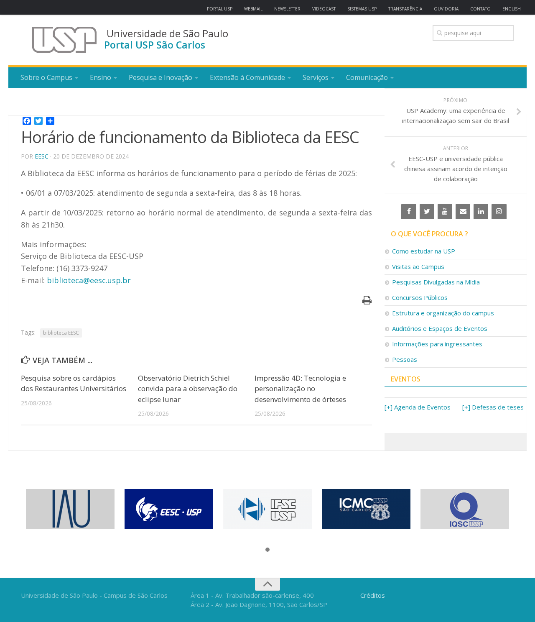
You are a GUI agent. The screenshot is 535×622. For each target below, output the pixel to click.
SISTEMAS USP (362, 9)
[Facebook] (408, 211)
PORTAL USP (219, 9)
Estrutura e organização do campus (443, 313)
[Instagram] (499, 211)
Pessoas (404, 359)
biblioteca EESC (61, 332)
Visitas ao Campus (418, 266)
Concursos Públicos (420, 297)
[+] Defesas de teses (493, 407)
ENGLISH (511, 9)
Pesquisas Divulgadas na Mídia (436, 282)
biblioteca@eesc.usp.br (89, 280)
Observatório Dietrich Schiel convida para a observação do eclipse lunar (187, 388)
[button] (267, 550)
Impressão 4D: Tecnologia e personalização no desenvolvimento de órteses (300, 388)
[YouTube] (445, 211)
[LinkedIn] (481, 211)
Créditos (372, 595)
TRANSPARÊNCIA (405, 9)
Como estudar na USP (423, 251)
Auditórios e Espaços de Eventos (439, 328)
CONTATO (480, 9)
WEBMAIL (253, 9)
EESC (41, 156)
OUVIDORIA (446, 9)
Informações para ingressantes (437, 344)
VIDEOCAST (324, 9)
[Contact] (463, 211)
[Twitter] (427, 211)
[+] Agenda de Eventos (418, 407)
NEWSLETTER (287, 9)
